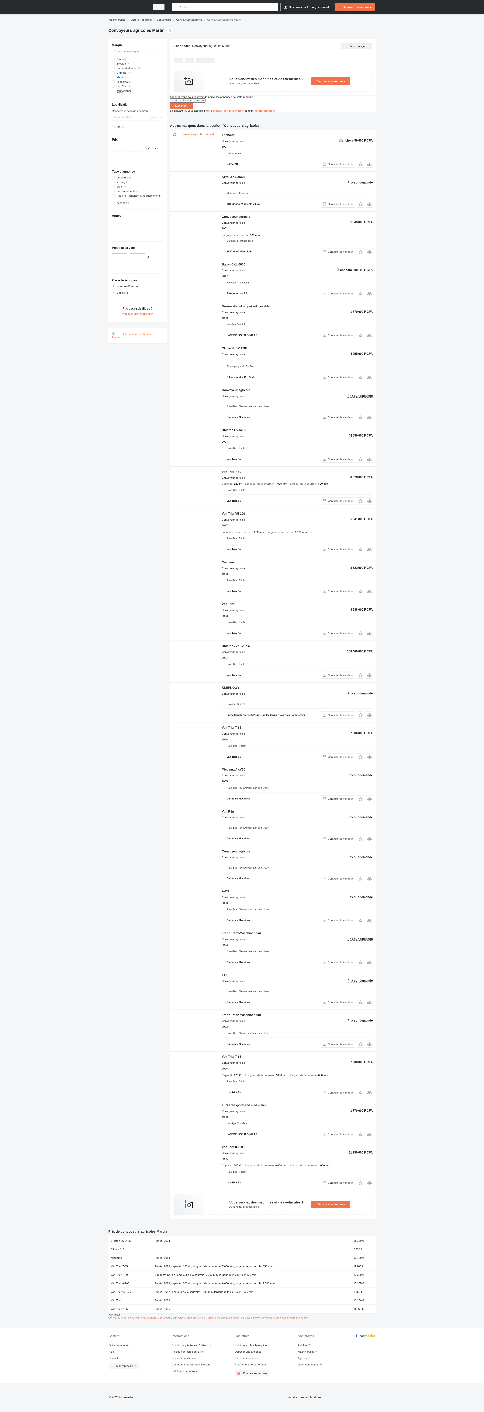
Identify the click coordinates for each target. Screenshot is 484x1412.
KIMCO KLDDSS (233, 176)
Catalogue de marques (185, 1370)
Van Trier (228, 604)
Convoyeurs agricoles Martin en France (284, 1317)
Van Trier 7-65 (231, 727)
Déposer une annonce (330, 81)
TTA (225, 975)
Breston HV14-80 (234, 430)
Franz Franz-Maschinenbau (241, 933)
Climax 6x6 (235, 348)
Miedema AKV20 (233, 769)
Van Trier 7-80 (231, 471)
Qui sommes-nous (120, 1345)
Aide (111, 1351)
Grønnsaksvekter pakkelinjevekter (246, 306)
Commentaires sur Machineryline (191, 1364)
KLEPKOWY (231, 687)
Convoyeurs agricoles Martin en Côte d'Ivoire (233, 1317)
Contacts (114, 1358)
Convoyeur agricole (236, 216)
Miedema (228, 562)
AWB (225, 891)
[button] (360, 164)
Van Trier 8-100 (232, 1147)
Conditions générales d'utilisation (191, 1345)
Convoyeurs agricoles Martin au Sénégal (133, 1317)
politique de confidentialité (228, 110)
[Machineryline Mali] (128, 7)
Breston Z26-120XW (236, 646)
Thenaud (228, 135)
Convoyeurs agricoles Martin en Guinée (182, 1317)
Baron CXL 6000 (233, 264)
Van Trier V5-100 (233, 513)
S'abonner (181, 105)
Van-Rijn (228, 811)
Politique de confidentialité (187, 1351)
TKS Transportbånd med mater (244, 1105)
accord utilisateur (264, 110)
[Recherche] (175, 7)
